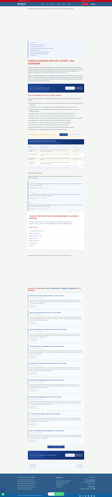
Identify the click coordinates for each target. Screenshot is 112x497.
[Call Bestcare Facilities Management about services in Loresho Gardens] (2, 489)
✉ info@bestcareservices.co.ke (76, 134)
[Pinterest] (94, 496)
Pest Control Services (34, 233)
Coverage (58, 4)
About (47, 4)
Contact (69, 4)
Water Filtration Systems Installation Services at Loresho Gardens (47, 295)
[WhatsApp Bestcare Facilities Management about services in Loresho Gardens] (2, 494)
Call (52, 494)
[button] (85, 4)
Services (53, 4)
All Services (32, 245)
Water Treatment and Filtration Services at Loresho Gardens (45, 312)
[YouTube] (91, 496)
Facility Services (60, 484)
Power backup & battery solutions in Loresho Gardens (42, 48)
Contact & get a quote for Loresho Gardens (40, 51)
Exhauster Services (33, 238)
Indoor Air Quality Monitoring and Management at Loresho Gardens (47, 430)
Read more (33, 306)
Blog (64, 4)
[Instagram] (90, 4)
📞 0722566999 (70, 88)
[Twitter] (94, 4)
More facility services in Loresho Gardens (39, 53)
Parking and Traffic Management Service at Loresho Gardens (45, 397)
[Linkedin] (88, 496)
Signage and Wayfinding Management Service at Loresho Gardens (47, 380)
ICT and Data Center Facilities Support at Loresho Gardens (45, 413)
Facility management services (37, 46)
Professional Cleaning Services (36, 231)
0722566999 (34, 63)
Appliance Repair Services (35, 235)
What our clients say (35, 50)
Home (42, 4)
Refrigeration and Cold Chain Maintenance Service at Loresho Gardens (48, 363)
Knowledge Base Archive (62, 483)
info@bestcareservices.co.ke (60, 72)
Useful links (33, 55)
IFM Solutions (59, 486)
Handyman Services (34, 240)
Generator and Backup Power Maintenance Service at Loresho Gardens (48, 329)
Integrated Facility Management (63, 481)
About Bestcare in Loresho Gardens (38, 44)
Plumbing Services (33, 243)
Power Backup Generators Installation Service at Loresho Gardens (47, 346)
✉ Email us (79, 88)
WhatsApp (60, 494)
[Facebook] (92, 4)
